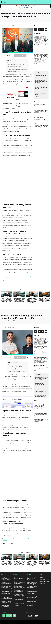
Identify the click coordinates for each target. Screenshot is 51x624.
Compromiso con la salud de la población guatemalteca (17, 69)
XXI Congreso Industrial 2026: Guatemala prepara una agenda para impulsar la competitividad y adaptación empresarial (40, 106)
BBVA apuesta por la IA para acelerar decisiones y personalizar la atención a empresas (32, 587)
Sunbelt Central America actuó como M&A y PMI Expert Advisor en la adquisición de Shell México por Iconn (41, 92)
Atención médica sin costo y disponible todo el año (17, 67)
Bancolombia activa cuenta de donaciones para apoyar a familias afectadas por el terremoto (41, 76)
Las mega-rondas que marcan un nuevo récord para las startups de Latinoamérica (41, 81)
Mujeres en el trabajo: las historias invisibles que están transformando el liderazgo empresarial (19, 595)
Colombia (44, 296)
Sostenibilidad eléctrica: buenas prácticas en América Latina (40, 37)
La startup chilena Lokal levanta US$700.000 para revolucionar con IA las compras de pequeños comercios (32, 300)
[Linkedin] (39, 29)
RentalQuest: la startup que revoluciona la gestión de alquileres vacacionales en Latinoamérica (18, 591)
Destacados (10, 25)
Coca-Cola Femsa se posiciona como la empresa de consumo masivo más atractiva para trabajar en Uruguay (41, 86)
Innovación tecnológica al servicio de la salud (16, 64)
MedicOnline (16, 74)
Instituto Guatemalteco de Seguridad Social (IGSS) (16, 83)
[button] (45, 1)
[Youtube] (46, 29)
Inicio (4, 25)
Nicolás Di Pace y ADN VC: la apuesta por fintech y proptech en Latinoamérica (19, 600)
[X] (42, 29)
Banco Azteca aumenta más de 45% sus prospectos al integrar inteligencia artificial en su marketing (41, 55)
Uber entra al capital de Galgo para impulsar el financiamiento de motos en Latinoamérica (32, 596)
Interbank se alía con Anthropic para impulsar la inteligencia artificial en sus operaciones (32, 600)
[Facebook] (35, 29)
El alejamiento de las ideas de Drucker (39, 64)
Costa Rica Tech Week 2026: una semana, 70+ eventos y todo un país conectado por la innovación (6, 602)
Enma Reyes (5, 18)
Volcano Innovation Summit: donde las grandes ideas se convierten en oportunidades (41, 111)
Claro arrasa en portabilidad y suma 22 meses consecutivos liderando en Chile (32, 604)
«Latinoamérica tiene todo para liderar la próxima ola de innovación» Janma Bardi (19, 577)
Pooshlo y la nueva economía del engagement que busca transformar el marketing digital (19, 586)
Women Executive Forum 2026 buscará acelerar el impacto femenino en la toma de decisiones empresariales (41, 121)
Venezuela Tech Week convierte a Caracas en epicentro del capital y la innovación (5, 606)
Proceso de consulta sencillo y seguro (14, 66)
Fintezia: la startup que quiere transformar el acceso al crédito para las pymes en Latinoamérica (19, 604)
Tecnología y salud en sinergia (13, 71)
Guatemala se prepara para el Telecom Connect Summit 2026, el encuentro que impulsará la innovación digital (41, 126)
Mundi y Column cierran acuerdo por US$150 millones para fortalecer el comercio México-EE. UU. (40, 46)
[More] (27, 55)
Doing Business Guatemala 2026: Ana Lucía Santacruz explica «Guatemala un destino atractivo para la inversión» (19, 582)
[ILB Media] (33, 615)
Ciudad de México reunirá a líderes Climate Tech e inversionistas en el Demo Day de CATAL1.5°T (40, 116)
